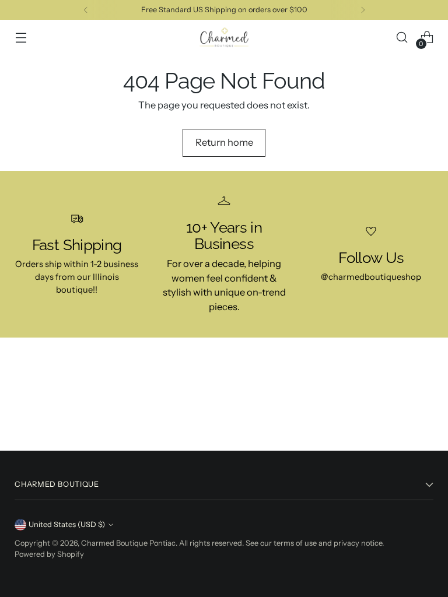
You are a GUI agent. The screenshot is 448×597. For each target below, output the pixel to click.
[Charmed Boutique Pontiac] (224, 37)
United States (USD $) (67, 524)
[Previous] (86, 10)
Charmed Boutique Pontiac (128, 543)
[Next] (363, 10)
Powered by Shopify (49, 554)
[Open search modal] (402, 38)
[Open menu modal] (21, 38)
